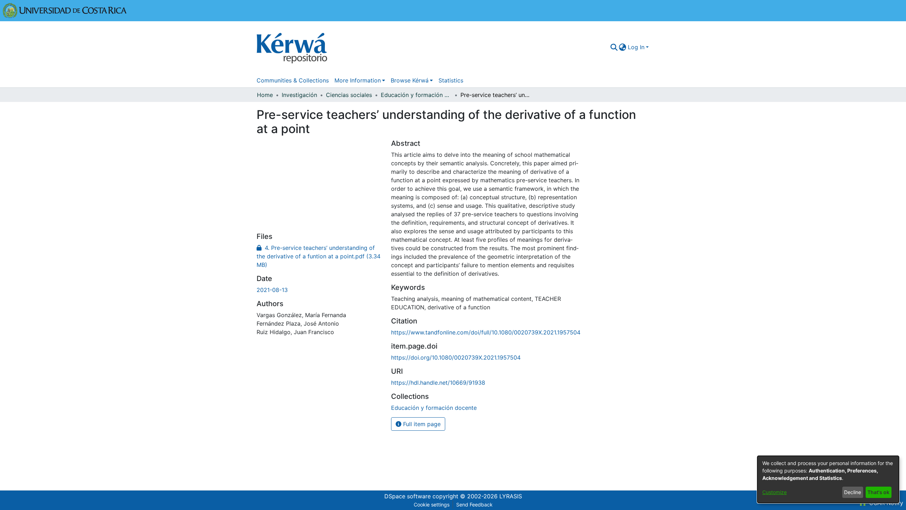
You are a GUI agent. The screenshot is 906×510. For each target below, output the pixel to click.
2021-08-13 (272, 289)
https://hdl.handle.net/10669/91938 (438, 382)
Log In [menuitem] (636, 47)
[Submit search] (613, 47)
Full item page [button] (421, 424)
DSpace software (407, 496)
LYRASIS (510, 496)
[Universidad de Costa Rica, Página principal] (65, 9)
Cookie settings (431, 505)
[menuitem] (622, 47)
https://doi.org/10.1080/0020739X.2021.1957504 (456, 357)
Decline (852, 492)
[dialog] (828, 479)
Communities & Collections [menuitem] (293, 80)
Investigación (299, 94)
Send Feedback (474, 505)
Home (265, 94)
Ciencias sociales (349, 94)
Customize (774, 492)
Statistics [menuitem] (450, 80)
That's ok (878, 492)
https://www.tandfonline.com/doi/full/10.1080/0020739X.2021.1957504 (485, 332)
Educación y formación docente (416, 94)
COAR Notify (885, 502)
